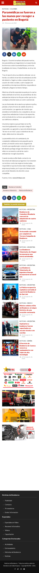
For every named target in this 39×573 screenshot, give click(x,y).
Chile (29, 229)
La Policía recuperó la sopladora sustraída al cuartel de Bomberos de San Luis (28, 291)
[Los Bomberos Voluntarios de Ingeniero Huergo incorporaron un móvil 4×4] (10, 272)
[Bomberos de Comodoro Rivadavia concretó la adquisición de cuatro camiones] (10, 216)
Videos (7, 530)
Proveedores (9, 508)
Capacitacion (9, 534)
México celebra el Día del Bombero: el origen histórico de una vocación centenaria (28, 309)
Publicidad (8, 500)
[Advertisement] (19, 462)
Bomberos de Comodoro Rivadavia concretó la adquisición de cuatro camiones (28, 216)
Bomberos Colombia (15, 187)
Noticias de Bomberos (25, 190)
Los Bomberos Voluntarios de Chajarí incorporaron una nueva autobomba (28, 253)
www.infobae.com (19, 178)
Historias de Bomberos (13, 552)
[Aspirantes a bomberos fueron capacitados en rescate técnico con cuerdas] (10, 328)
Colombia (13, 9)
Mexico (29, 303)
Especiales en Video (12, 522)
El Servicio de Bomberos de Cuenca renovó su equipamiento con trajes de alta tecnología (28, 349)
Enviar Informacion (11, 512)
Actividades (9, 544)
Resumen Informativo (12, 526)
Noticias (5, 9)
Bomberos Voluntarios (10, 190)
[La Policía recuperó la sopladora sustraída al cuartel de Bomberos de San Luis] (10, 292)
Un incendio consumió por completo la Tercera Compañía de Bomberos (28, 235)
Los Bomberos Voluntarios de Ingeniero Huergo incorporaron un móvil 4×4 (28, 272)
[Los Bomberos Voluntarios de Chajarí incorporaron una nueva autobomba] (10, 254)
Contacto (8, 505)
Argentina (31, 209)
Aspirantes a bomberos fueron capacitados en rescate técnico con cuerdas (27, 328)
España (29, 341)
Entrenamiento (10, 548)
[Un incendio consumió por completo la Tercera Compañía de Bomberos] (10, 236)
